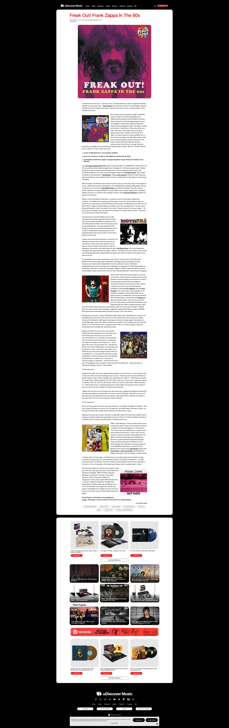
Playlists (122, 6)
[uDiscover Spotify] (119, 699)
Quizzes (130, 6)
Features (100, 6)
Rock (99, 510)
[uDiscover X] (100, 699)
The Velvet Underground (93, 166)
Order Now (76, 555)
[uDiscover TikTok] (110, 699)
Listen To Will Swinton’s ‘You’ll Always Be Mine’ (100, 153)
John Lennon (116, 506)
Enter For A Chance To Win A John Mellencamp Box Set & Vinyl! (107, 156)
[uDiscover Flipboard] (124, 699)
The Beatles (108, 510)
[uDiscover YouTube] (114, 699)
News (94, 6)
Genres (114, 6)
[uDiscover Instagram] (105, 699)
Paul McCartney (129, 506)
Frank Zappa (104, 506)
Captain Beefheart (90, 506)
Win (135, 6)
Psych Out (141, 506)
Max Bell (73, 21)
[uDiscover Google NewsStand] (128, 699)
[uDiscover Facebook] (96, 699)
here (93, 500)
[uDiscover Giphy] (133, 699)
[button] (85, 539)
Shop (87, 6)
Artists (108, 6)
